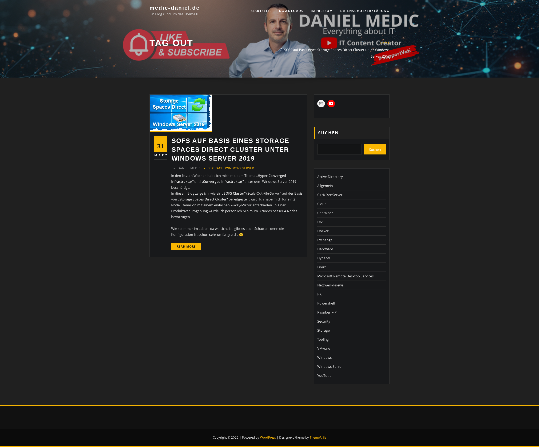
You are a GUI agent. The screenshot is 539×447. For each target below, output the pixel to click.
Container (325, 213)
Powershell (326, 303)
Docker (323, 231)
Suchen (328, 133)
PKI (319, 294)
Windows (324, 357)
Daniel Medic (186, 168)
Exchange (324, 240)
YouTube (324, 375)
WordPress (268, 437)
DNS (320, 222)
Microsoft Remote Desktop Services (345, 276)
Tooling (323, 339)
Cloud (322, 204)
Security (323, 321)
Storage (215, 168)
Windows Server (239, 168)
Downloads (291, 11)
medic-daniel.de (174, 8)
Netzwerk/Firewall (331, 285)
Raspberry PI (327, 312)
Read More (186, 246)
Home (385, 43)
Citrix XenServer (330, 195)
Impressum (322, 11)
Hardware (325, 249)
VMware (323, 348)
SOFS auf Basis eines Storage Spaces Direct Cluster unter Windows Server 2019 (230, 149)
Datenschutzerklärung (365, 11)
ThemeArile (318, 437)
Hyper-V (323, 258)
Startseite (261, 11)
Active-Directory (330, 176)
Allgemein (325, 185)
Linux (321, 267)
